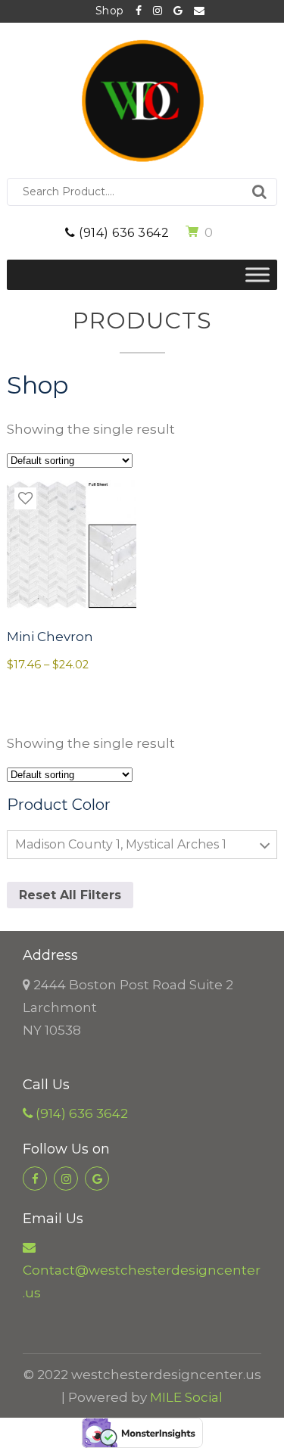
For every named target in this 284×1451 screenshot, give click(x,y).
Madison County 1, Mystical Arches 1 (120, 844)
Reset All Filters (70, 895)
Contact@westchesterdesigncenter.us (193, 11)
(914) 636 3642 (122, 233)
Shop (109, 10)
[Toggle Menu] (257, 274)
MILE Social (186, 1397)
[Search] (259, 192)
